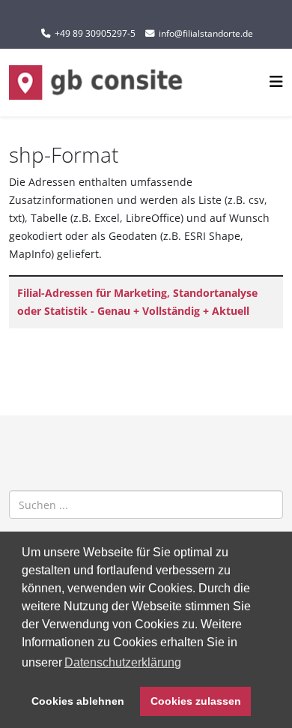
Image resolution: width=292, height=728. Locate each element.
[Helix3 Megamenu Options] (276, 81)
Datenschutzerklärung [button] (122, 662)
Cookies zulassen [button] (195, 701)
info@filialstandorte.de (206, 33)
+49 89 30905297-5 (95, 33)
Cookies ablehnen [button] (77, 701)
